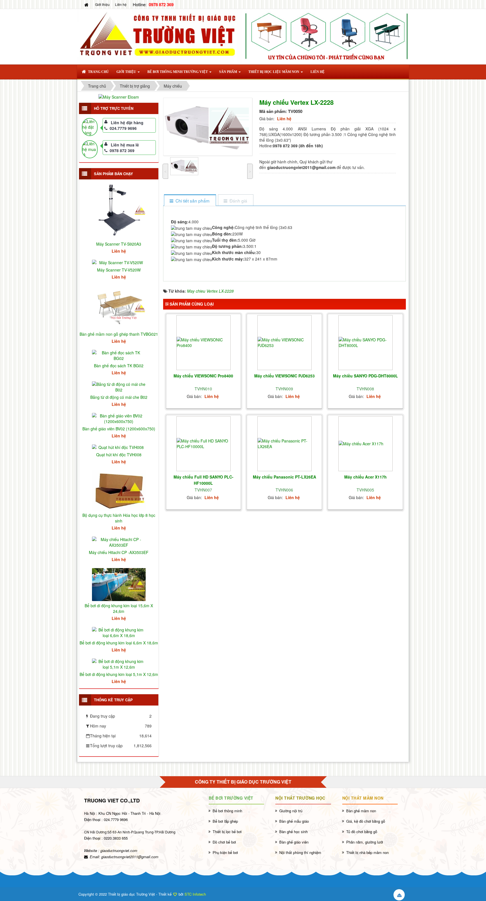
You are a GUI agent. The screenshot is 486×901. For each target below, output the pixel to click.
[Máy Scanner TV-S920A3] (118, 209)
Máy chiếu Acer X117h (365, 477)
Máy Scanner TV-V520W (119, 270)
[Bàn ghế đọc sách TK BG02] (118, 355)
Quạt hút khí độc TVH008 (118, 454)
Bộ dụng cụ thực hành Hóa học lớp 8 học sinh (118, 518)
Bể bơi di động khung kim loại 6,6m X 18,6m (119, 643)
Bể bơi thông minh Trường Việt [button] (178, 72)
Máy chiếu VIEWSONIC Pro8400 (203, 376)
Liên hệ (121, 4)
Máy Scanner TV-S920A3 (118, 244)
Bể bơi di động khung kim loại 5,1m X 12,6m (119, 674)
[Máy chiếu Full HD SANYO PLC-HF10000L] (203, 444)
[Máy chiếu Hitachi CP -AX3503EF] (118, 541)
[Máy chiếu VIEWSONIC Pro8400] (203, 342)
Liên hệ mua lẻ (125, 145)
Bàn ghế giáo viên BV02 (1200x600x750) (118, 428)
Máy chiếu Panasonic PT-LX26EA (284, 477)
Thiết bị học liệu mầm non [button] (274, 72)
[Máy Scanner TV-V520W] (118, 262)
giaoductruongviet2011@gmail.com (129, 856)
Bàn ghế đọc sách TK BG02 (118, 365)
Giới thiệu (102, 4)
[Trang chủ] (87, 4)
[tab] (189, 200)
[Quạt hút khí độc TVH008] (118, 447)
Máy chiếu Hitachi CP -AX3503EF (118, 552)
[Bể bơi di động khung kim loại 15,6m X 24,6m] (118, 584)
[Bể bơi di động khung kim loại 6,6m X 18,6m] (118, 632)
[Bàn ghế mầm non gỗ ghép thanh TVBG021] (118, 307)
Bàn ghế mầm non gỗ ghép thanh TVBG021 (119, 334)
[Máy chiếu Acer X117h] (365, 444)
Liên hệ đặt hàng (127, 122)
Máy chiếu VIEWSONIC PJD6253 (284, 376)
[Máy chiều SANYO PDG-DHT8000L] (365, 342)
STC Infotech (195, 894)
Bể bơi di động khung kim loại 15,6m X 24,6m (119, 608)
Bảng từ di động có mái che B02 (118, 397)
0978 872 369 (122, 150)
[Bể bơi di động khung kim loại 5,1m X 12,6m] (118, 663)
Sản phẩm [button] (228, 72)
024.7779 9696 (123, 128)
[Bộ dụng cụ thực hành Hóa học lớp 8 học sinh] (118, 490)
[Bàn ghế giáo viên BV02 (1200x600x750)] (118, 418)
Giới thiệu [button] (126, 72)
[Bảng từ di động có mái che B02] (118, 386)
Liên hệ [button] (317, 72)
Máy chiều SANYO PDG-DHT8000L (365, 376)
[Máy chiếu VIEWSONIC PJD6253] (284, 342)
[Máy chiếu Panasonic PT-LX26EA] (284, 444)
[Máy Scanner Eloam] (118, 96)
